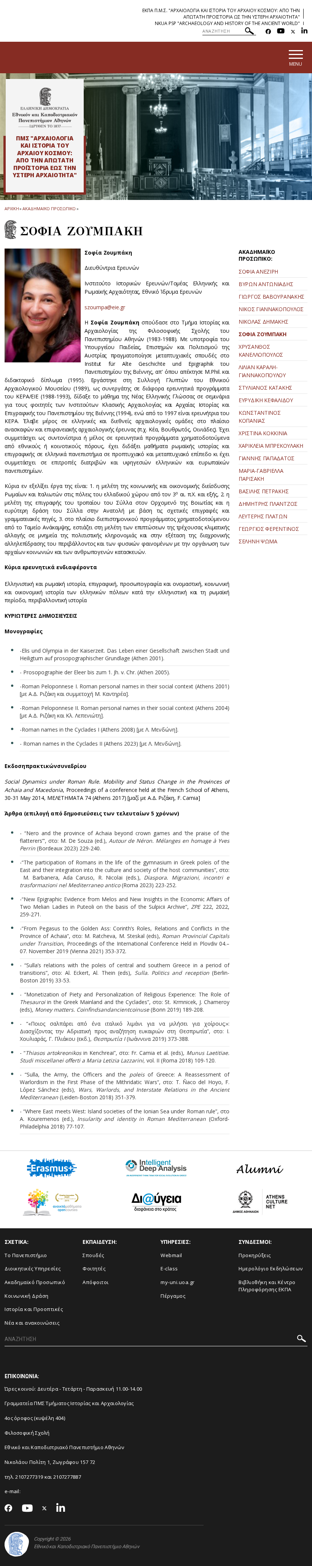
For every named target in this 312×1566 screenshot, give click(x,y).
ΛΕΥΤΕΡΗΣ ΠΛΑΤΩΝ (263, 516)
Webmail (171, 1255)
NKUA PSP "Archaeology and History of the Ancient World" (227, 23)
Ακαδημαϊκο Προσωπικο (49, 208)
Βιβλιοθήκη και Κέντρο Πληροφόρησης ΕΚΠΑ (267, 1286)
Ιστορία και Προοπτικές (34, 1309)
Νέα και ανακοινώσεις (32, 1322)
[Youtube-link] (281, 31)
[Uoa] (17, 1544)
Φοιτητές (94, 1268)
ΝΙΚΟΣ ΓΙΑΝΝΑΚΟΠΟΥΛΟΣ (271, 309)
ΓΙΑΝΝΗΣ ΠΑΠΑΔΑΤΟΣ (266, 458)
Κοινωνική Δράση (27, 1295)
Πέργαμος (173, 1295)
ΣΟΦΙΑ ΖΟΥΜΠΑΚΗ (263, 334)
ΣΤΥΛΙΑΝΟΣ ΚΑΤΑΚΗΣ (265, 387)
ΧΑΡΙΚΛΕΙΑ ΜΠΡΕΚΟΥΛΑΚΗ (271, 445)
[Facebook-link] (268, 31)
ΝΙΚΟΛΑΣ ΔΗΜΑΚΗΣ (263, 321)
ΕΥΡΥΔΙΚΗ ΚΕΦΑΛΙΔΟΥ (266, 400)
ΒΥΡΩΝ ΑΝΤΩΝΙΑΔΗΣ (266, 284)
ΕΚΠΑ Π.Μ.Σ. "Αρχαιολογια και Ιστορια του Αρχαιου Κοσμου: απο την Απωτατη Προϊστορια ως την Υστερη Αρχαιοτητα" (221, 13)
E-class (169, 1268)
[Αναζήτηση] (249, 32)
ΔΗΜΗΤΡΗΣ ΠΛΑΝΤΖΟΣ (268, 503)
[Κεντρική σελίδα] (44, 107)
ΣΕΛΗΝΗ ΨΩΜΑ (258, 541)
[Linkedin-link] (304, 31)
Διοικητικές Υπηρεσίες (33, 1268)
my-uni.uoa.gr (178, 1282)
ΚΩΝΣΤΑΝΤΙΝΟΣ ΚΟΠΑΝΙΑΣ (259, 416)
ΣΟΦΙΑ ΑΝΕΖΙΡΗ (258, 271)
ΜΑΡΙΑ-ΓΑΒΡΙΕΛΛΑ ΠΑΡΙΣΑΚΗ (261, 474)
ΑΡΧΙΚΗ (12, 208)
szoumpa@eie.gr (104, 307)
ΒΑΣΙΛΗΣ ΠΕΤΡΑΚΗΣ (263, 491)
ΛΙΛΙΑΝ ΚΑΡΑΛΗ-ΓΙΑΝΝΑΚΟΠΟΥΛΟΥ (262, 371)
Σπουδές (93, 1255)
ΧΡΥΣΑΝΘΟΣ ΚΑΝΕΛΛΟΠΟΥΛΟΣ (261, 350)
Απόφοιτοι (96, 1282)
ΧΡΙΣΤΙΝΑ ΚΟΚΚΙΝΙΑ (263, 433)
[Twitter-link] (293, 31)
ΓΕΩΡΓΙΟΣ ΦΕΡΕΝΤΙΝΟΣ (269, 528)
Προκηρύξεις (255, 1255)
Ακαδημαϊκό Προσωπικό (35, 1282)
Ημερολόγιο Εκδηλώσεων (271, 1268)
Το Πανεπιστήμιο (26, 1255)
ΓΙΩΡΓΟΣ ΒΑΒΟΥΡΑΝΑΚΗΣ (271, 296)
